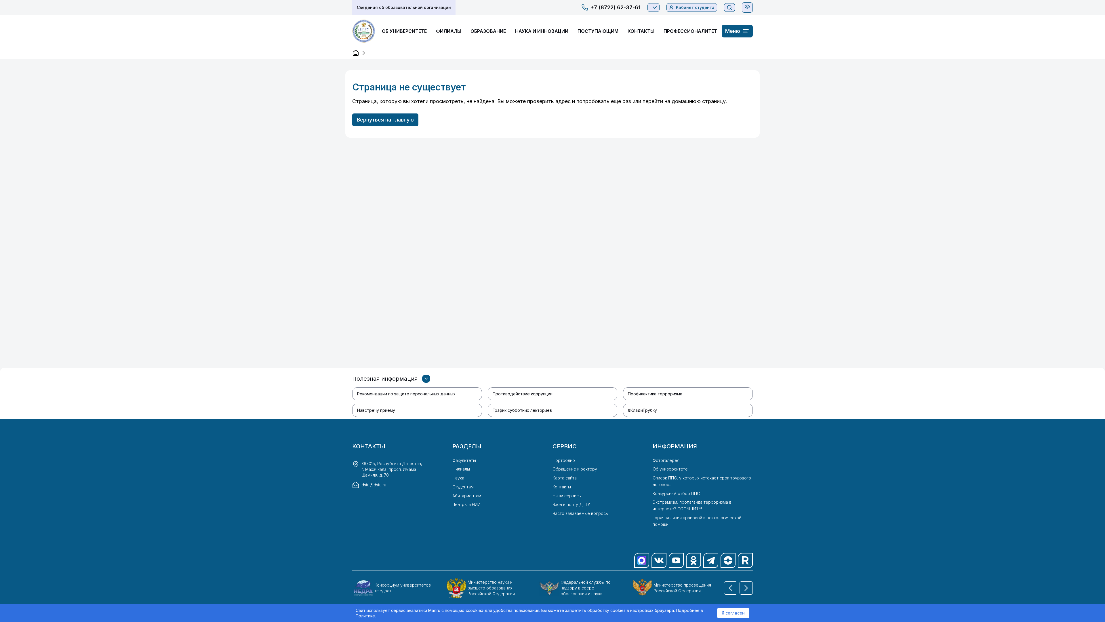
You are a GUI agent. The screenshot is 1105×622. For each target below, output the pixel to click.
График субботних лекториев (522, 410)
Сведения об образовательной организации (404, 7)
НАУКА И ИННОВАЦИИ (541, 31)
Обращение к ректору (574, 468)
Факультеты (464, 460)
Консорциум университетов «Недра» (403, 588)
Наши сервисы (567, 495)
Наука (458, 477)
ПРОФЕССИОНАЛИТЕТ (690, 31)
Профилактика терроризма (655, 393)
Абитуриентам (466, 495)
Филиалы (461, 468)
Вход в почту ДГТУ (571, 504)
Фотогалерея (666, 460)
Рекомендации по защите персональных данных (406, 393)
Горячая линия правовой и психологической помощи (697, 521)
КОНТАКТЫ (641, 31)
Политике (365, 615)
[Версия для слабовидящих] (747, 7)
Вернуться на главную (385, 120)
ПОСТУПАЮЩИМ (598, 31)
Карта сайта (564, 477)
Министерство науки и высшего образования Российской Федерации (491, 588)
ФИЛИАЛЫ (448, 31)
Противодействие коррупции (522, 393)
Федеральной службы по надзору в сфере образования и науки (586, 588)
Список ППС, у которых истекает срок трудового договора (702, 481)
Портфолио (563, 460)
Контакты (561, 486)
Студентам (463, 486)
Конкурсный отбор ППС (676, 493)
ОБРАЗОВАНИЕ (488, 31)
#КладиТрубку (642, 410)
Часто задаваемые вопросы (580, 513)
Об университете (670, 468)
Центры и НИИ (466, 504)
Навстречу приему (376, 410)
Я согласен (733, 612)
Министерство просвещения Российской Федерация (682, 588)
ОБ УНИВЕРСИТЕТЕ (404, 31)
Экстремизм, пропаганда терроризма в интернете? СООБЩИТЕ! (692, 505)
